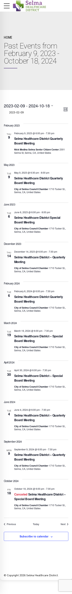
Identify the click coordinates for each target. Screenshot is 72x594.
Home (8, 37)
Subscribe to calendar (34, 536)
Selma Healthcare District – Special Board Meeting (40, 496)
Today (36, 524)
